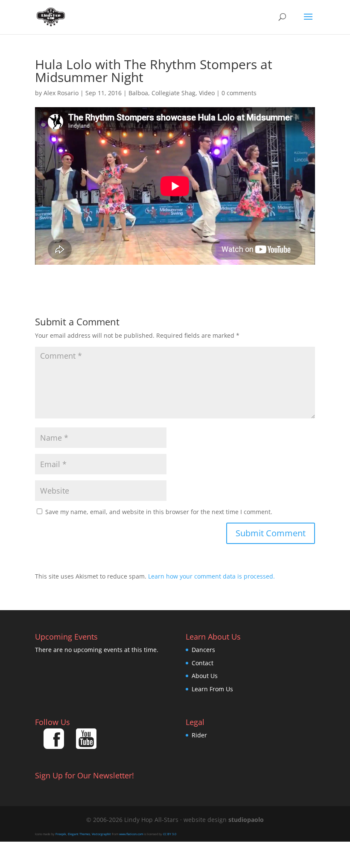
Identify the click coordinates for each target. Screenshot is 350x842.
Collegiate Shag (173, 93)
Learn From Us (212, 689)
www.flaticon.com (131, 834)
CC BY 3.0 (169, 834)
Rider (199, 735)
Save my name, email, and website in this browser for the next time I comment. (158, 512)
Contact (202, 663)
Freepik (60, 834)
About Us (205, 676)
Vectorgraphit (101, 834)
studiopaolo (246, 820)
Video (207, 93)
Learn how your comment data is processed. (211, 576)
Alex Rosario (61, 93)
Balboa (138, 93)
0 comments (239, 93)
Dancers (203, 650)
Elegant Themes (79, 834)
